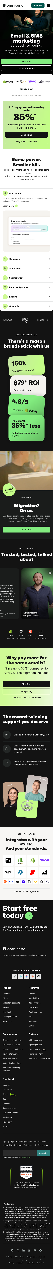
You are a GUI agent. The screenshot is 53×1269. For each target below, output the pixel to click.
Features (6, 994)
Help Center (8, 1012)
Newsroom (7, 1122)
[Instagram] (29, 1251)
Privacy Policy (26, 1158)
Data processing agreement (36, 1257)
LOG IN (43, 1049)
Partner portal (34, 1049)
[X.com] (17, 1251)
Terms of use (12, 1260)
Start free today (20, 912)
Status (22, 1257)
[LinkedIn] (23, 1251)
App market (7, 1021)
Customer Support (10, 1113)
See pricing (26, 135)
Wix (30, 1017)
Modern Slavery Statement (35, 1263)
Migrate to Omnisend (26, 141)
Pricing (5, 998)
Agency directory (36, 1054)
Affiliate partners (35, 1040)
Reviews (6, 1007)
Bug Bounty (7, 1117)
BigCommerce (35, 1003)
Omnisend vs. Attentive (12, 1040)
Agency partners (35, 1045)
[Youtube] (35, 1250)
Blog (4, 1099)
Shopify (32, 994)
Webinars (6, 1103)
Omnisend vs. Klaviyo (11, 1045)
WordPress (33, 1007)
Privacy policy (23, 1260)
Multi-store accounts (11, 1003)
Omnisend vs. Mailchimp (13, 1049)
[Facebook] (12, 1251)
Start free (38, 5)
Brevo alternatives (10, 1058)
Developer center (10, 1017)
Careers (9, 1094)
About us (6, 1085)
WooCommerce (35, 1012)
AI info (5, 1126)
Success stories (9, 1108)
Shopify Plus (34, 998)
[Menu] (48, 7)
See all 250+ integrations (26, 891)
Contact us (7, 1089)
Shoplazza (33, 1021)
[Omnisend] (13, 6)
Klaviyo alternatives (11, 1054)
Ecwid (31, 1026)
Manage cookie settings (16, 1263)
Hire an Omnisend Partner (39, 1058)
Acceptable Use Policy (36, 1260)
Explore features (27, 68)
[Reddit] (40, 1251)
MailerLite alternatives (12, 1063)
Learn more (8, 206)
